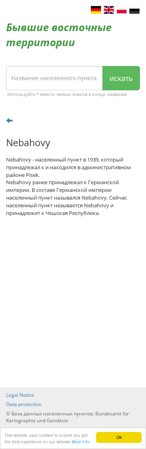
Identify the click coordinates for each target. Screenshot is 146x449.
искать (121, 78)
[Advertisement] (73, 302)
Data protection (23, 404)
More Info (81, 441)
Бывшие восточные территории (59, 34)
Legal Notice (20, 395)
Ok (119, 437)
